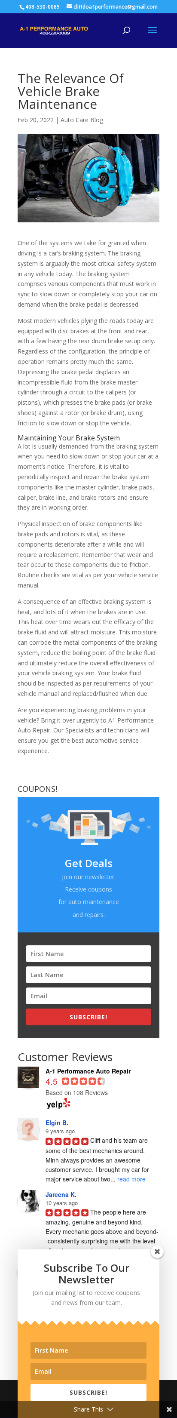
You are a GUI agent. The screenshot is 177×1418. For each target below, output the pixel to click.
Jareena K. (61, 1194)
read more (131, 1179)
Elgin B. (57, 1122)
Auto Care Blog (82, 120)
